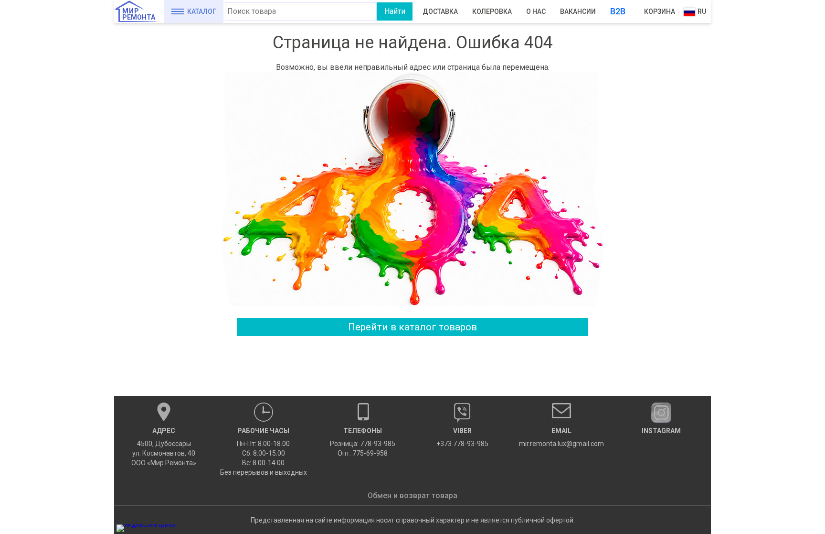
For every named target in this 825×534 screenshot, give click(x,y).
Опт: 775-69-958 (363, 453)
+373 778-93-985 (462, 437)
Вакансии (578, 11)
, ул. (163, 447)
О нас (536, 11)
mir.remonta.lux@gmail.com (561, 437)
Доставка (440, 11)
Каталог (201, 11)
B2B (617, 11)
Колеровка (492, 11)
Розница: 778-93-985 (362, 443)
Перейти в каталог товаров (412, 327)
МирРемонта (138, 14)
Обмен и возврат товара (412, 495)
